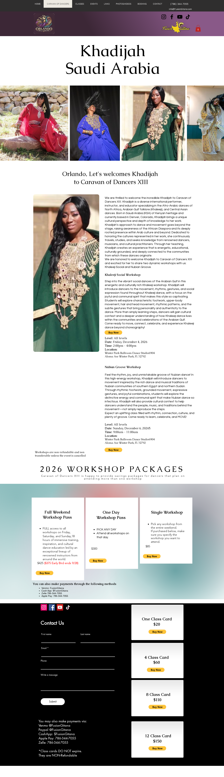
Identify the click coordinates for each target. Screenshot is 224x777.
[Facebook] (172, 17)
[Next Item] (218, 123)
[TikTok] (188, 17)
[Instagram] (164, 17)
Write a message (49, 675)
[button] (198, 28)
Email (44, 648)
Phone (44, 661)
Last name (85, 634)
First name (46, 634)
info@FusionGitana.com (180, 9)
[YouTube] (180, 17)
